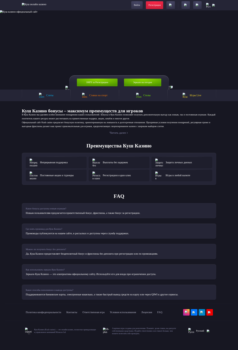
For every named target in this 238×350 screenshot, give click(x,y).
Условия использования (123, 312)
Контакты (71, 312)
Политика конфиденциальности (43, 312)
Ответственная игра (93, 312)
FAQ (159, 312)
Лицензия (146, 312)
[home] (34, 5)
